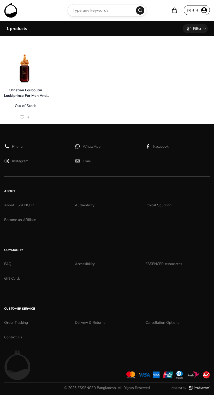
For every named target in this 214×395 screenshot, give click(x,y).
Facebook (161, 146)
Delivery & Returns (90, 322)
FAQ (7, 263)
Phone (17, 146)
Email (87, 161)
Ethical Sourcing (158, 205)
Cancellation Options (162, 322)
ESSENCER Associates (163, 263)
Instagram (20, 161)
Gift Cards (12, 278)
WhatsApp (91, 146)
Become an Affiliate (20, 219)
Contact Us (13, 337)
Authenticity (84, 205)
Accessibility (85, 263)
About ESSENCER (19, 205)
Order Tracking (16, 322)
